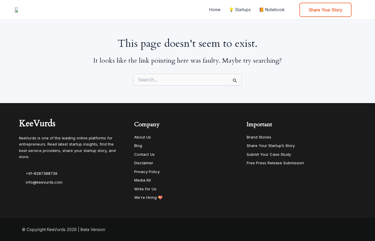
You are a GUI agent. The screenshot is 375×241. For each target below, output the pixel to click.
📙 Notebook (272, 9)
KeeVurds (37, 123)
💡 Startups (240, 9)
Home (215, 9)
